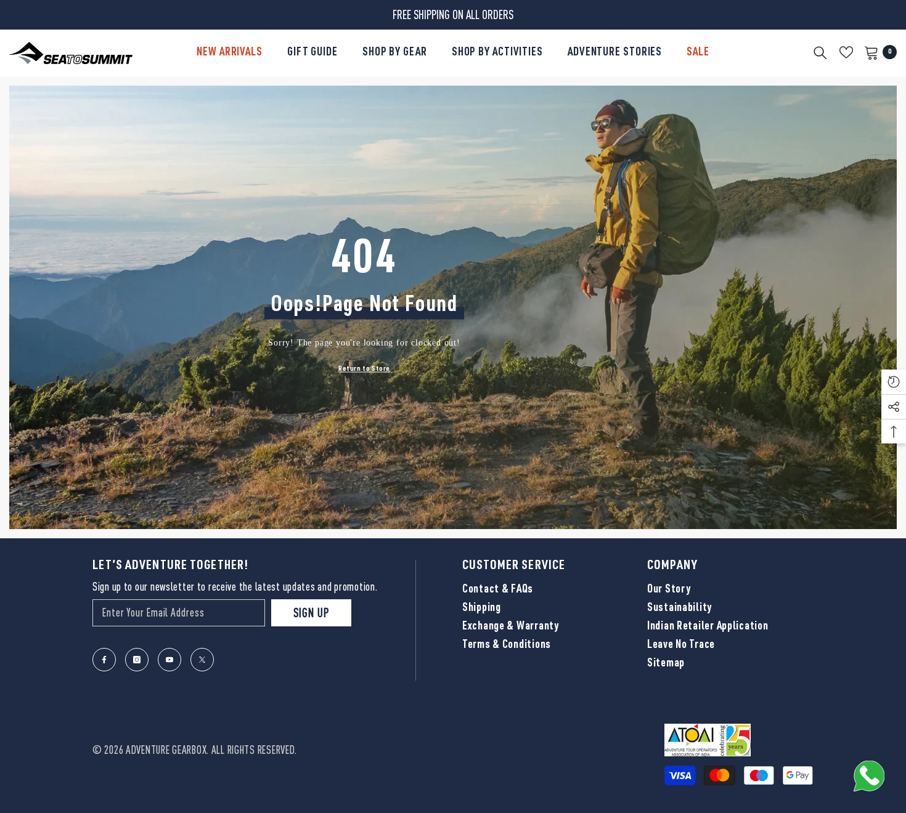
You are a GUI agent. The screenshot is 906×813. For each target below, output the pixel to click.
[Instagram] (137, 659)
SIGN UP (311, 612)
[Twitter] (202, 659)
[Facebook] (104, 659)
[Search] (820, 52)
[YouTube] (169, 659)
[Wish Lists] (846, 52)
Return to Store (364, 369)
